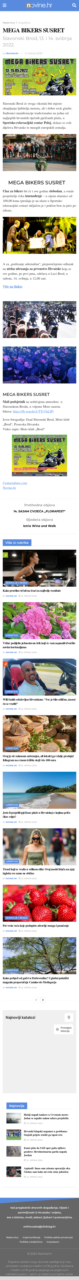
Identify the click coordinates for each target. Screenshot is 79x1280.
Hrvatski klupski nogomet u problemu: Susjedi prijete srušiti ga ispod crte (46, 1133)
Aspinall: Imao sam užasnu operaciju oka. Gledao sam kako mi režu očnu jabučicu (47, 1170)
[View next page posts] (43, 1000)
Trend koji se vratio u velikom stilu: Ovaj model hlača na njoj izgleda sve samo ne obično (38, 871)
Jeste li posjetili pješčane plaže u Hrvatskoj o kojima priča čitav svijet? (36, 814)
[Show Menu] (4, 5)
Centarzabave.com (15, 483)
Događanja (24, 22)
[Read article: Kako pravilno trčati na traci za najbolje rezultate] (39, 568)
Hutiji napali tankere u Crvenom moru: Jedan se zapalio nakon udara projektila (46, 1116)
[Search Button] (74, 5)
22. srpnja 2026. (28, 596)
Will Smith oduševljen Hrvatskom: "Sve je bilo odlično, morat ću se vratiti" (39, 701)
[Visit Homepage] (39, 5)
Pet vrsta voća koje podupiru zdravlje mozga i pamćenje (36, 925)
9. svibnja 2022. (34, 53)
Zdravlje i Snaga (16, 582)
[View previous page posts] (36, 1000)
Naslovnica (9, 22)
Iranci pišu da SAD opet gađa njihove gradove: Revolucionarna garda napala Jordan (45, 1151)
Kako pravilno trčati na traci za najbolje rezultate (32, 590)
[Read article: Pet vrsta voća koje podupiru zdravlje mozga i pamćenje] (39, 903)
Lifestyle (12, 635)
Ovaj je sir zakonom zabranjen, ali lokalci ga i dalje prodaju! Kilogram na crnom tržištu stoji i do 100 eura (38, 758)
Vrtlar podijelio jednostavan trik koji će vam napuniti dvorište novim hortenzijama (39, 645)
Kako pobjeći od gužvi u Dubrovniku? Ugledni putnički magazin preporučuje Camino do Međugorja (36, 980)
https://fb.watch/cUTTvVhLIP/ (33, 411)
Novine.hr (12, 53)
